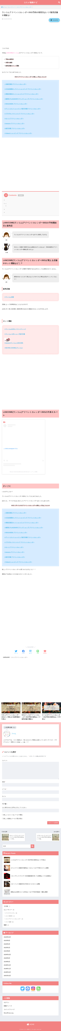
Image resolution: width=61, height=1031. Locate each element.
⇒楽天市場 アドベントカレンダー (14, 128)
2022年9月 (7, 940)
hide (21, 195)
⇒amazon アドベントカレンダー (14, 123)
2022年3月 (7, 947)
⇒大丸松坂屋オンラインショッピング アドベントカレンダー (22, 89)
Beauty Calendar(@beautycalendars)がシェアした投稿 (23, 471)
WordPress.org (8, 1013)
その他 (7, 906)
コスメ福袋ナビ (31, 2)
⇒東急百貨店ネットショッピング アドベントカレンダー (21, 94)
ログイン (6, 1002)
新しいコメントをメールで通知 (12, 815)
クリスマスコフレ (11, 913)
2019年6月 (7, 961)
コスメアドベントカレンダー (19, 657)
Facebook (28, 991)
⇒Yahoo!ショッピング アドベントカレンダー (18, 133)
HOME (31, 1024)
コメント (4, 760)
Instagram (33, 991)
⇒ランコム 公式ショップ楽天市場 (14, 334)
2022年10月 (7, 937)
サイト (4, 796)
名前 (4, 782)
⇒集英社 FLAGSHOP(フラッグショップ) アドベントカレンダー (23, 99)
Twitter (22, 991)
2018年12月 (7, 965)
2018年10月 (7, 972)
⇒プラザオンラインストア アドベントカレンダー (19, 113)
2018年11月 (7, 968)
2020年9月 (7, 958)
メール (4, 789)
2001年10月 (7, 975)
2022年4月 (7, 944)
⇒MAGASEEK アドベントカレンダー (15, 104)
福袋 (6, 925)
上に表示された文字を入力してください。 (15, 807)
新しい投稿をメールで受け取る (12, 818)
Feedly (38, 991)
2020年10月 (7, 954)
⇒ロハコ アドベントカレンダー (14, 118)
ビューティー (9, 909)
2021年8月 (7, 951)
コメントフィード (9, 1009)
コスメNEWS (9, 916)
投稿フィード (8, 1006)
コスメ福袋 (9, 922)
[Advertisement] (30, 35)
